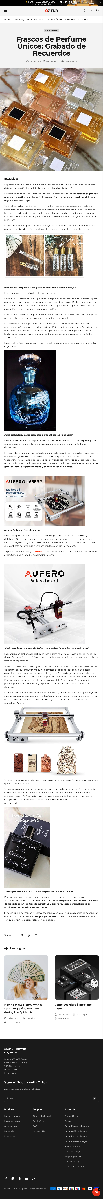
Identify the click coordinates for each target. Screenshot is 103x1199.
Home (7, 19)
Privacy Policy (72, 1161)
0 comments (71, 61)
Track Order (39, 1121)
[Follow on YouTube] (26, 1179)
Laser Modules (12, 1121)
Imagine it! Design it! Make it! (32, 1188)
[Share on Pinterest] (29, 935)
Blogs (68, 1121)
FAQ (35, 1126)
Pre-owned (10, 1136)
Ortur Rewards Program (77, 1126)
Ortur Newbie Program (77, 1141)
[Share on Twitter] (22, 935)
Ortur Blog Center (22, 19)
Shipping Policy (73, 1156)
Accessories (10, 1126)
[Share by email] (36, 935)
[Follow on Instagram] (13, 1179)
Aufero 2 (56, 792)
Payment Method (74, 1166)
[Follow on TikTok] (33, 1179)
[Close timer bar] (100, 2)
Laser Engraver (12, 1116)
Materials (9, 1131)
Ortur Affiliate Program (77, 1131)
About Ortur (71, 1116)
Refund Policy (72, 1151)
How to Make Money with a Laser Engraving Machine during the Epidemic (23, 1008)
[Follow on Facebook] (6, 1179)
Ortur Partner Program (77, 1136)
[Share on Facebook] (15, 935)
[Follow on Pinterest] (20, 1179)
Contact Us (39, 1131)
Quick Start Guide (42, 1116)
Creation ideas (51, 30)
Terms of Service (73, 1146)
